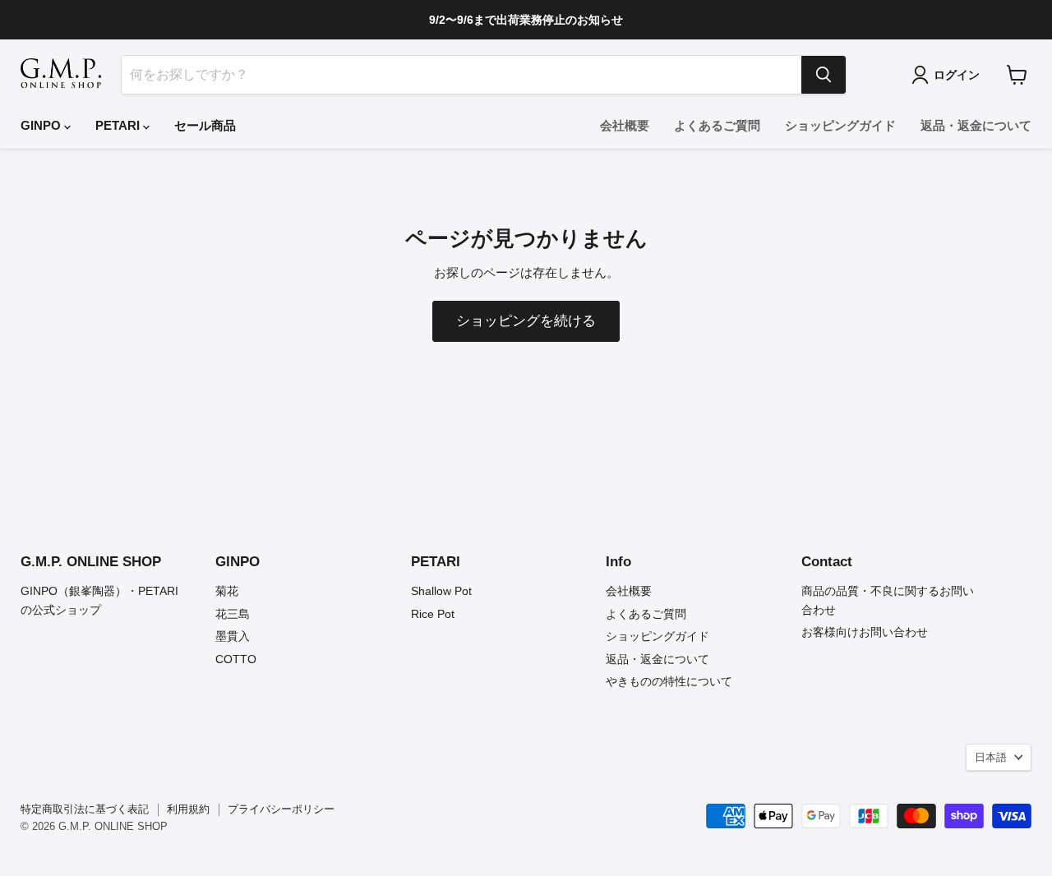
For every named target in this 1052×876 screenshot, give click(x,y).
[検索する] (823, 75)
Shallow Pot (441, 590)
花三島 (232, 613)
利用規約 (188, 809)
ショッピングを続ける (526, 321)
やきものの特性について (669, 681)
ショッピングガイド (840, 125)
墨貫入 (232, 636)
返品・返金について (975, 125)
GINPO (42, 125)
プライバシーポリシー (281, 809)
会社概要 (624, 125)
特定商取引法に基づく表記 (85, 809)
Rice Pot (432, 613)
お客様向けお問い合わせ (864, 632)
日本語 (991, 757)
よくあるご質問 (717, 125)
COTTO (235, 659)
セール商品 (205, 125)
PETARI (119, 125)
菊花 (226, 590)
